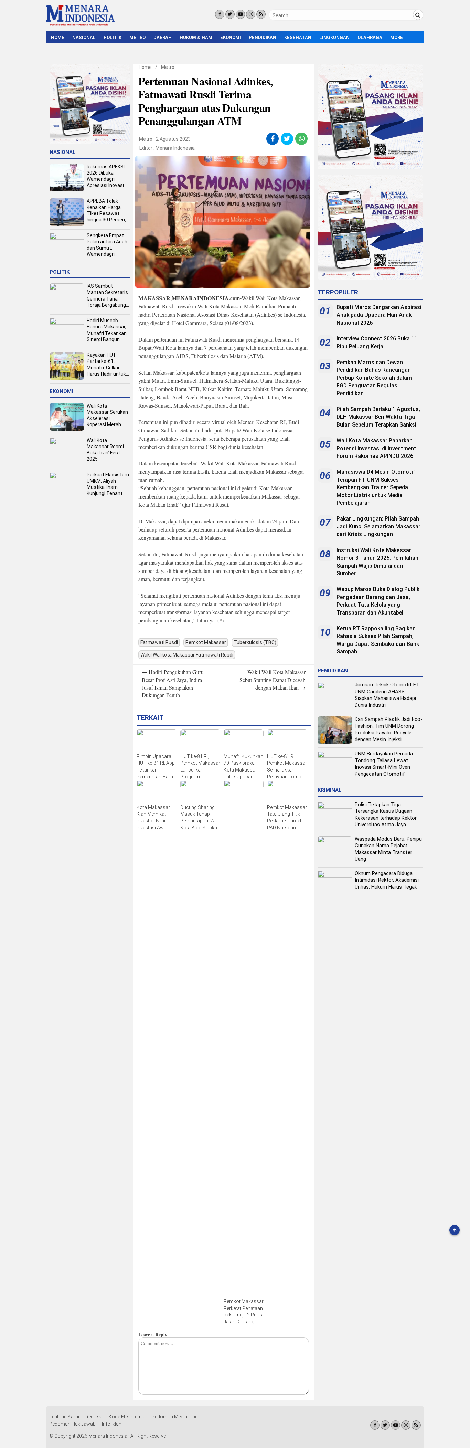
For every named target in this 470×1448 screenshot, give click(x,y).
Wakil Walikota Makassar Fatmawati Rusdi (186, 655)
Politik (112, 37)
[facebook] (273, 139)
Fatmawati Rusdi (159, 642)
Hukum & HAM (196, 37)
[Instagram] (250, 14)
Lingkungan (334, 37)
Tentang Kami (64, 1416)
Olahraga (369, 37)
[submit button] (418, 15)
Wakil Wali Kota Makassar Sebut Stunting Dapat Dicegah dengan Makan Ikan (272, 679)
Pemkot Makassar (205, 642)
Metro (137, 37)
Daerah (162, 37)
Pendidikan (262, 37)
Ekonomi (230, 37)
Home (57, 37)
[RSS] (261, 14)
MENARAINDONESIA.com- (207, 298)
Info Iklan (111, 1424)
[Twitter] (230, 14)
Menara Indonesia (175, 148)
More (396, 37)
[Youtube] (240, 14)
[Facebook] (219, 14)
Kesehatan (297, 37)
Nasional (84, 37)
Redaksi (94, 1416)
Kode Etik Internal (127, 1416)
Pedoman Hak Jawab (72, 1424)
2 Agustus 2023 (173, 139)
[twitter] (287, 139)
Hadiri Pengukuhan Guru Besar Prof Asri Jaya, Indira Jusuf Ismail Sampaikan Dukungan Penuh (173, 683)
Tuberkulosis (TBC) (255, 642)
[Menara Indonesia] (80, 25)
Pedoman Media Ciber (175, 1416)
